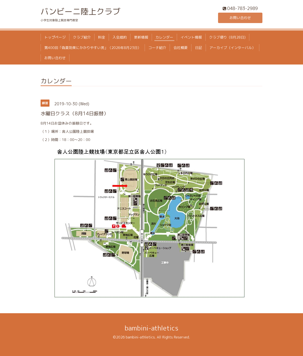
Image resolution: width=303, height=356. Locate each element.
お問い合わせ (240, 17)
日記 (198, 47)
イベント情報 (191, 37)
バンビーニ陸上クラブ (80, 11)
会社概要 (180, 47)
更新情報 (141, 37)
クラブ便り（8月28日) (227, 37)
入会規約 (119, 37)
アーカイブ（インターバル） (232, 47)
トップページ (55, 37)
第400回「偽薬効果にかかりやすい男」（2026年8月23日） (92, 47)
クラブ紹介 (82, 37)
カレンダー (164, 37)
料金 (101, 37)
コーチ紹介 (157, 47)
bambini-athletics (151, 328)
